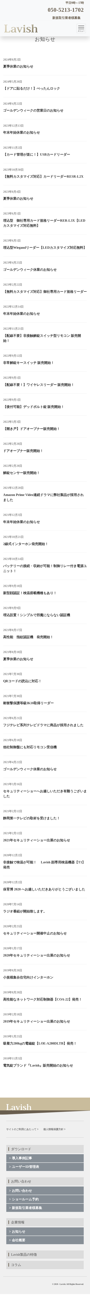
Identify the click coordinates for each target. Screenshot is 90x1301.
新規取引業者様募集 (27, 1208)
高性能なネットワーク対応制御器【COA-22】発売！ (42, 999)
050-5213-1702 (66, 10)
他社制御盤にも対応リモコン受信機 (30, 747)
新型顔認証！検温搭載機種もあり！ (30, 593)
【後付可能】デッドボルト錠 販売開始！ (33, 407)
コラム (16, 1265)
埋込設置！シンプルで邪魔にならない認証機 (36, 615)
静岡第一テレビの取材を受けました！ (31, 818)
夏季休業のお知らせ (18, 66)
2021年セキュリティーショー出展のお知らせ (36, 840)
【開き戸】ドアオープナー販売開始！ (31, 429)
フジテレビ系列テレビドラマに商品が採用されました (43, 725)
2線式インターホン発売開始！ (25, 544)
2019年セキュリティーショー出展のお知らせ (36, 1021)
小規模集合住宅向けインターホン (28, 977)
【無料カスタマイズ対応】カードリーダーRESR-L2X (43, 176)
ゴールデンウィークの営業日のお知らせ (33, 110)
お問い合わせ (22, 1190)
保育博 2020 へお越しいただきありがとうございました (44, 889)
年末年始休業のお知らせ (21, 132)
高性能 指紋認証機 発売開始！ (28, 637)
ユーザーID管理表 (25, 1166)
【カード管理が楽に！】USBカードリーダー (36, 154)
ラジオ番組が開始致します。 (25, 911)
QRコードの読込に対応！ (22, 681)
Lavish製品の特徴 (24, 1254)
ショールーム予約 (25, 1199)
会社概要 (18, 1240)
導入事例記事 (22, 1158)
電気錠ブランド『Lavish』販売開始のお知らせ (38, 1065)
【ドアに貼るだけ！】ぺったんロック (31, 88)
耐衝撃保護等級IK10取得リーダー (28, 703)
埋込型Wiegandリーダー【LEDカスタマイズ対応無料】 (45, 247)
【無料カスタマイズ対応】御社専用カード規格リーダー (45, 291)
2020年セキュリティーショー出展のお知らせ (36, 955)
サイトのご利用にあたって (21, 1129)
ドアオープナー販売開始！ (23, 451)
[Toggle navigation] (81, 28)
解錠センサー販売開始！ (21, 473)
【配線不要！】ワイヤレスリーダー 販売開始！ (38, 384)
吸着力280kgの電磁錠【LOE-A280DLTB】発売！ (40, 1043)
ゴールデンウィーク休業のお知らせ (30, 269)
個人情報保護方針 (53, 1129)
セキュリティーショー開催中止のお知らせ (35, 933)
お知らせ (18, 1231)
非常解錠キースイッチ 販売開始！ (28, 362)
